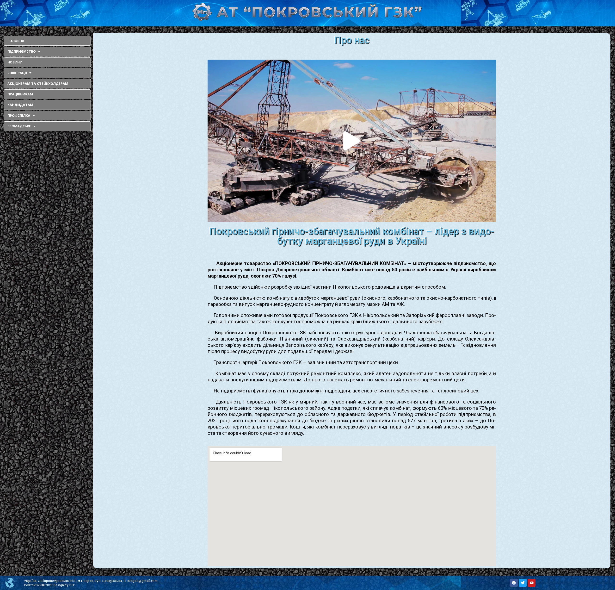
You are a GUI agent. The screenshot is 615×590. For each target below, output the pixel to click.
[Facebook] (514, 583)
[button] (351, 140)
